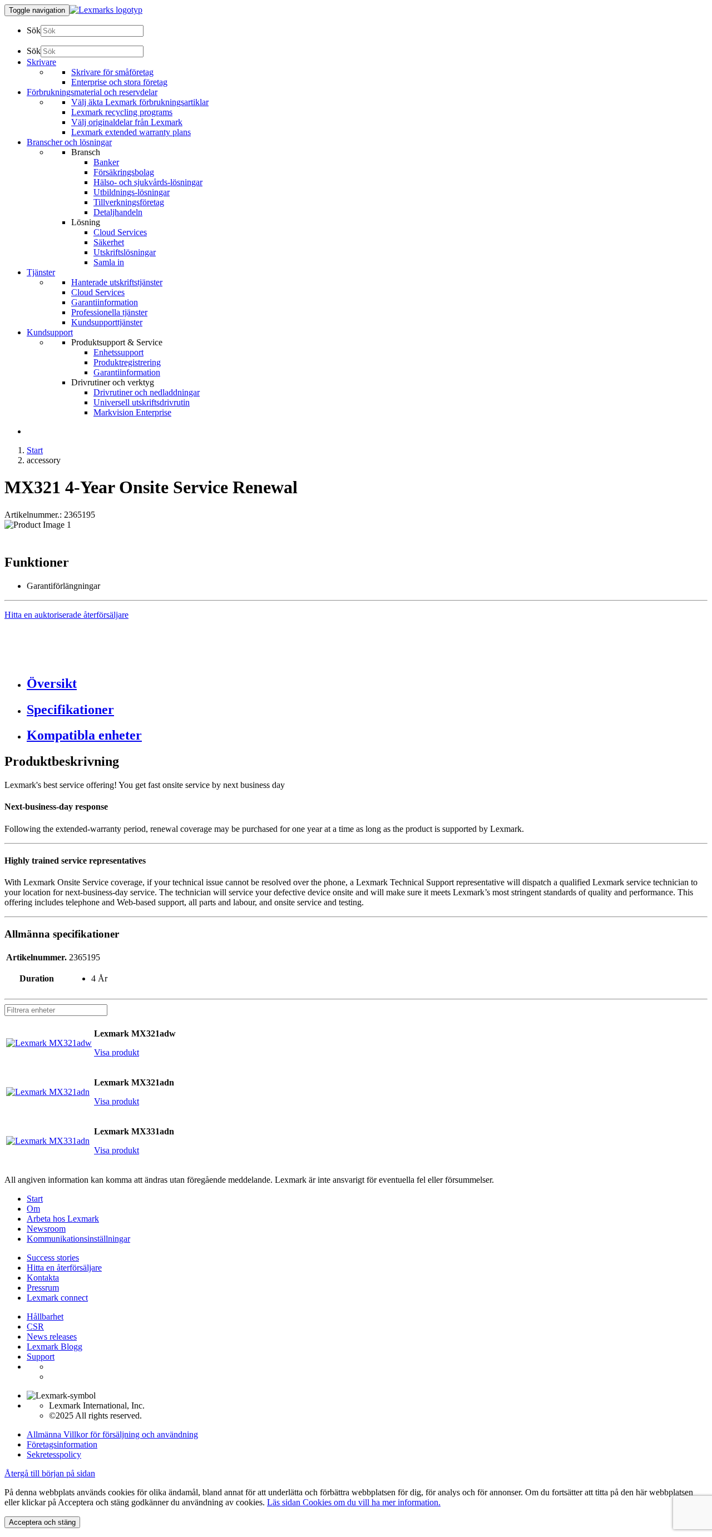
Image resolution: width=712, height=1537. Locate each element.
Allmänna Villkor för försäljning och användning (112, 1434)
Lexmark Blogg (54, 1346)
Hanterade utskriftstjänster (116, 282)
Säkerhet (108, 242)
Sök (34, 30)
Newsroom (46, 1228)
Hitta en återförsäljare (64, 1267)
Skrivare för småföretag (112, 72)
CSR (35, 1326)
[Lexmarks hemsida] (106, 9)
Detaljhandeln (117, 212)
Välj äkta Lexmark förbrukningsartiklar (140, 102)
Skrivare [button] (41, 62)
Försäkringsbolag (123, 172)
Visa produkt (116, 1052)
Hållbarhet (45, 1316)
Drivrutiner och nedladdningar (146, 392)
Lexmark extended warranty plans (131, 132)
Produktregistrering (127, 362)
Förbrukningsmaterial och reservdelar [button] (92, 92)
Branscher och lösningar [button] (69, 142)
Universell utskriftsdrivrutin (141, 402)
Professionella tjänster (109, 312)
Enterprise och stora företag (119, 82)
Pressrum (43, 1287)
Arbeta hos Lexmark (63, 1218)
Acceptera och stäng (42, 1522)
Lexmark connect (57, 1297)
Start (35, 450)
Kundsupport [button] (50, 332)
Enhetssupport (118, 352)
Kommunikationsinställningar (78, 1238)
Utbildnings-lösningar (131, 192)
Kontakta (43, 1277)
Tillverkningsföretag (128, 202)
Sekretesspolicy (54, 1454)
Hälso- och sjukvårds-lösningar (147, 182)
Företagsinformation (62, 1444)
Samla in (108, 262)
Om (33, 1208)
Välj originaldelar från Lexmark (126, 122)
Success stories (53, 1257)
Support (41, 1356)
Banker (106, 162)
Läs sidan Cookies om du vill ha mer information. (354, 1502)
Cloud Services (120, 232)
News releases (52, 1336)
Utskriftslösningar (124, 252)
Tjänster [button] (41, 272)
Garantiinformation (104, 302)
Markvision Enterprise (132, 412)
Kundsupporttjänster (106, 322)
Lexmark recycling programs (121, 112)
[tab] (367, 683)
